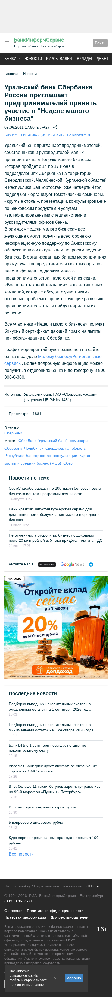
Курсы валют (59, 59)
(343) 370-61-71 (18, 901)
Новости (33, 59)
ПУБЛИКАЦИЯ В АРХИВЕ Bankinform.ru (56, 135)
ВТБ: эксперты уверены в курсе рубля (42, 807)
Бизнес (10, 135)
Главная (11, 74)
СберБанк (13, 433)
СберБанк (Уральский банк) (43, 440)
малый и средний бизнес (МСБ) (32, 463)
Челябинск (33, 448)
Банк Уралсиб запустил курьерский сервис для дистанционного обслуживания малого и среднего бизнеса (54, 514)
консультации (65, 455)
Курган (85, 455)
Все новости (21, 854)
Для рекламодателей (69, 917)
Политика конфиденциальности (55, 910)
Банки (10, 59)
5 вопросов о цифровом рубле (36, 822)
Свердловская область (65, 448)
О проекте (13, 910)
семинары (79, 440)
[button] (7, 43)
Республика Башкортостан (27, 455)
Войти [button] (100, 43)
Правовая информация (25, 917)
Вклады (84, 59)
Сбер (68, 463)
